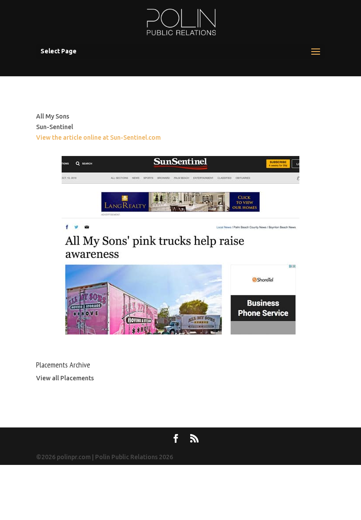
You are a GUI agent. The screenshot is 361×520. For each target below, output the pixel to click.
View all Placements (65, 378)
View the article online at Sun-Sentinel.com (98, 137)
